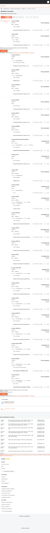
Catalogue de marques (5, 497)
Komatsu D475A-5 (16, 54)
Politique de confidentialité (6, 490)
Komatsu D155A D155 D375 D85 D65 (20, 139)
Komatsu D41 (2, 451)
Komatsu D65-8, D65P (17, 343)
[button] (48, 2)
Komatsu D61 (2, 428)
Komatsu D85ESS (16, 126)
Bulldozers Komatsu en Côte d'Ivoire (31, 454)
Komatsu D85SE (15, 21)
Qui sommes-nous (5, 464)
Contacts (3, 468)
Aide (2, 466)
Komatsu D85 (15, 34)
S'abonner (4, 394)
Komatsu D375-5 (15, 374)
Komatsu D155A (15, 184)
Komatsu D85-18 (15, 282)
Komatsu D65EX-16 (16, 328)
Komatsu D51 (2, 436)
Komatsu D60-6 (15, 298)
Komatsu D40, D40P (16, 267)
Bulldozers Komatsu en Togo (18, 454)
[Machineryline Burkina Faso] (8, 2)
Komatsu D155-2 (15, 99)
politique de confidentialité (19, 52)
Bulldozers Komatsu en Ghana (6, 454)
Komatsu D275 (2, 447)
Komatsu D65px (15, 196)
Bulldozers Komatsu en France (6, 455)
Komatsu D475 (2, 444)
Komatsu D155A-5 (16, 212)
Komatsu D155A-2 (16, 84)
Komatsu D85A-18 (16, 241)
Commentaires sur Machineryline (8, 495)
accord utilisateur (31, 52)
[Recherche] (48, 5)
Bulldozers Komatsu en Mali (44, 454)
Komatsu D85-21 (15, 113)
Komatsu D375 (2, 440)
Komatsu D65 (2, 424)
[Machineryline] (1, 8)
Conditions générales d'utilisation (7, 488)
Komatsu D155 (15, 154)
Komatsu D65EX (15, 69)
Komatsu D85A (15, 254)
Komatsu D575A (15, 227)
